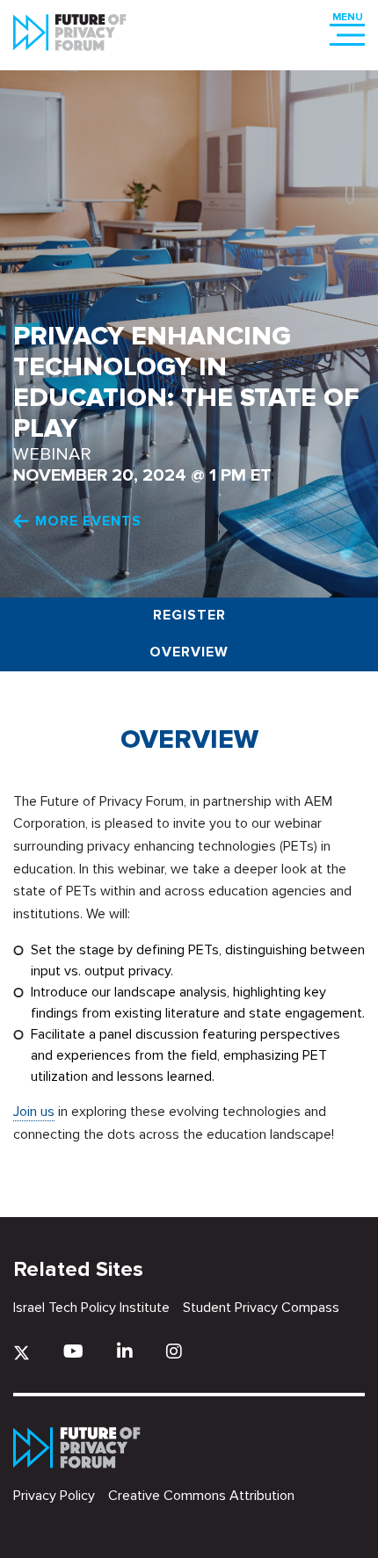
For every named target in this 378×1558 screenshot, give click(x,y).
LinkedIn (125, 1351)
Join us (34, 1111)
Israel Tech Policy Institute (91, 1307)
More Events (88, 521)
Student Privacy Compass (261, 1307)
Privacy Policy (54, 1495)
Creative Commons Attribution (201, 1495)
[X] (21, 1352)
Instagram (174, 1351)
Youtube (73, 1351)
